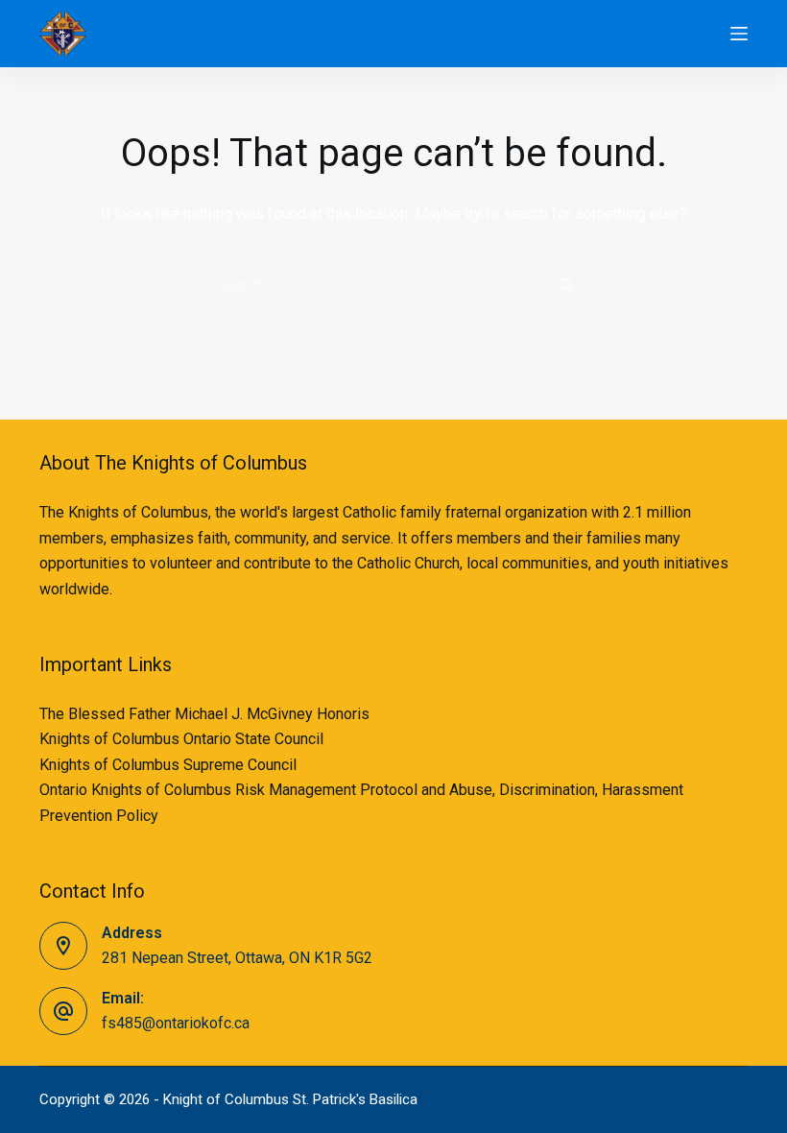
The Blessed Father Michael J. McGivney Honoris (204, 714)
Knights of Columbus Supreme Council (168, 765)
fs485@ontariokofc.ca (176, 1023)
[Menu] (739, 33)
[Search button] (566, 284)
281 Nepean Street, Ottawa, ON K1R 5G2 (237, 958)
